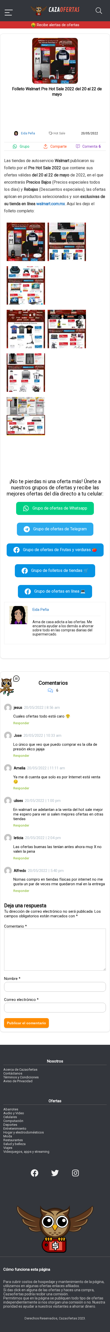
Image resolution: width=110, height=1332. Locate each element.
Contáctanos (12, 1073)
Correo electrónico (21, 999)
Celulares (10, 1117)
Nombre (12, 978)
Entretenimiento (14, 1128)
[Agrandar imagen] (55, 40)
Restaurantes (13, 1140)
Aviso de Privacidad (17, 1081)
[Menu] (9, 10)
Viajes (7, 1148)
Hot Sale (59, 133)
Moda (7, 1136)
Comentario (15, 926)
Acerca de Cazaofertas (20, 1069)
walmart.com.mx (50, 203)
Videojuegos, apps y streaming (26, 1152)
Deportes (10, 1125)
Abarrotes (10, 1109)
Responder (21, 723)
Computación (13, 1121)
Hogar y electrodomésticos (23, 1132)
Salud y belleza (14, 1144)
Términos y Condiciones (21, 1077)
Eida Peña (40, 609)
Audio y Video (13, 1113)
